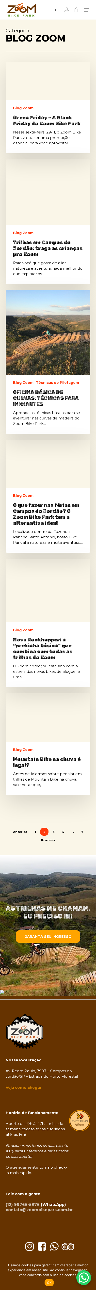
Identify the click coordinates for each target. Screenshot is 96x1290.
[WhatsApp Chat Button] (83, 1277)
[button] (86, 9)
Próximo (48, 840)
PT (57, 9)
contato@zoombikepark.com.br (39, 1209)
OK (49, 1283)
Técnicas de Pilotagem (57, 382)
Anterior (20, 832)
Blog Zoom (23, 108)
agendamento (24, 1167)
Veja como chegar (24, 1087)
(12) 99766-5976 (23, 1204)
